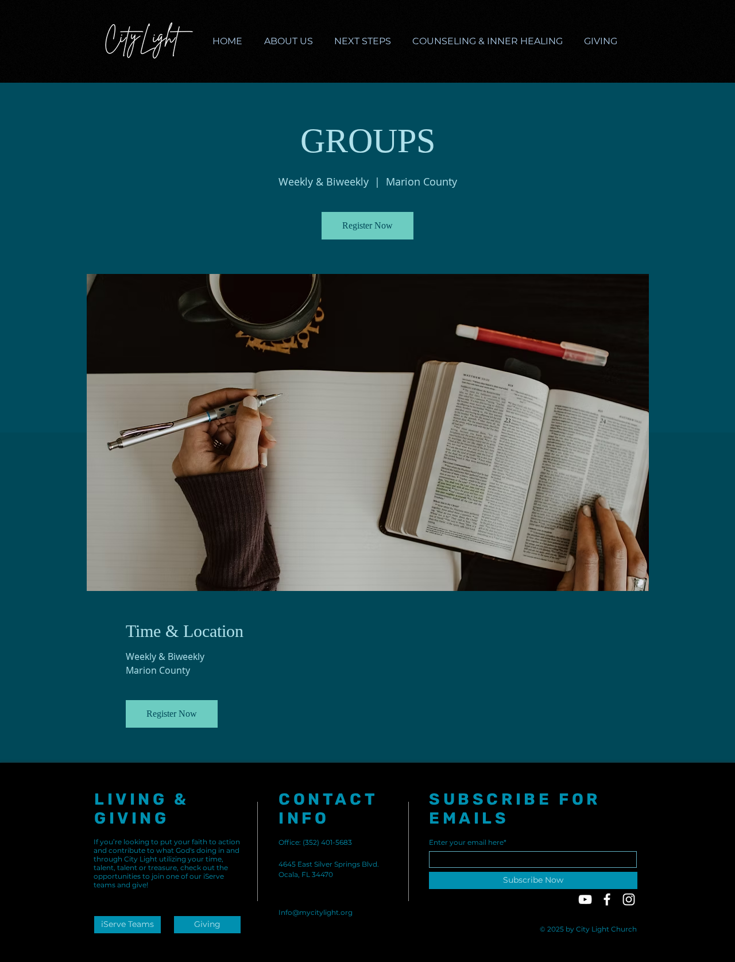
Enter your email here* (467, 842)
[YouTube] (585, 899)
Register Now (367, 225)
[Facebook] (607, 899)
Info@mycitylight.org (315, 912)
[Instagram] (629, 899)
